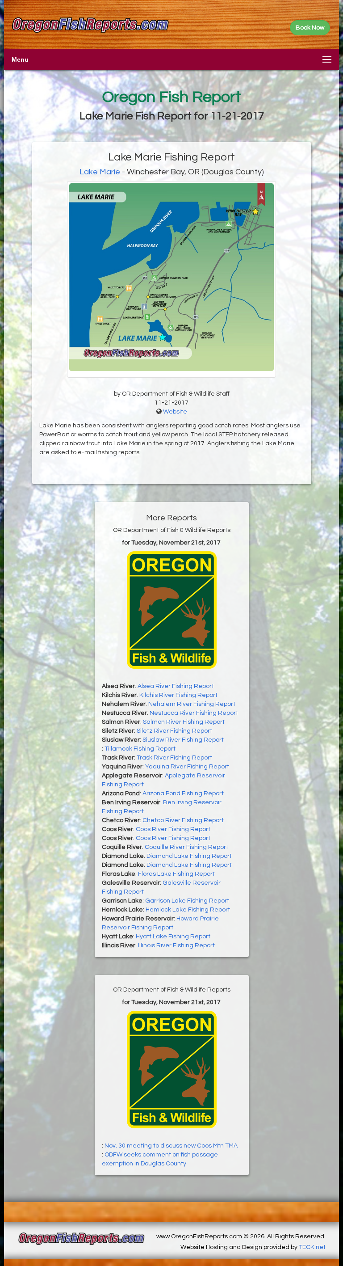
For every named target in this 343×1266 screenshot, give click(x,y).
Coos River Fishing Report (173, 829)
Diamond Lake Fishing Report (189, 856)
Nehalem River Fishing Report (191, 704)
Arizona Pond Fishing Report (183, 793)
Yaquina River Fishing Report (187, 767)
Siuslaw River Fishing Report (183, 740)
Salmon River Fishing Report (184, 722)
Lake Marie (99, 172)
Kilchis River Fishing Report (178, 695)
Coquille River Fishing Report (186, 847)
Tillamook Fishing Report (140, 749)
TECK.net (312, 1247)
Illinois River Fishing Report (176, 945)
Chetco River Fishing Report (183, 820)
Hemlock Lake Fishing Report (188, 910)
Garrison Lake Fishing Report (187, 901)
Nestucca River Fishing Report (194, 713)
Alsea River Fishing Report (176, 686)
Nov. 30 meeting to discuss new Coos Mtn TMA (171, 1146)
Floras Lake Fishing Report (176, 874)
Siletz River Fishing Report (174, 731)
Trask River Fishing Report (174, 758)
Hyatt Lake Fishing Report (173, 936)
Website (175, 412)
